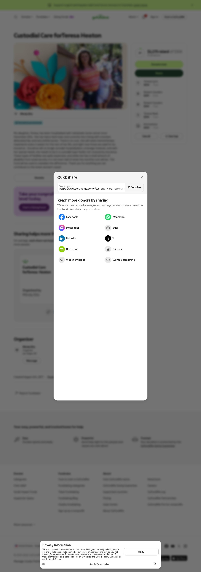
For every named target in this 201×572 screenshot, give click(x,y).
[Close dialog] (142, 177)
